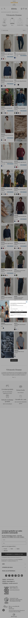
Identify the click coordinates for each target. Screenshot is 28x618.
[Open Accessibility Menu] (3, 610)
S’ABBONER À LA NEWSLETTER (18, 312)
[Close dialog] (26, 302)
